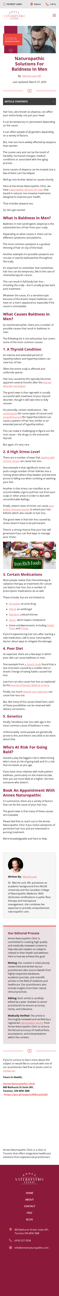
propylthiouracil (12, 417)
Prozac (24, 628)
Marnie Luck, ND (32, 76)
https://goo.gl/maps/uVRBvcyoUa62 (26, 1094)
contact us (9, 1070)
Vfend (12, 609)
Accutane (14, 603)
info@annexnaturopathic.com (32, 1247)
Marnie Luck (30, 876)
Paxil (11, 628)
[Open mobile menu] (4, 4)
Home (29, 1193)
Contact (29, 1206)
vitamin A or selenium (35, 691)
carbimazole (10, 413)
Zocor (12, 620)
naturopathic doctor (32, 1023)
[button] (29, 101)
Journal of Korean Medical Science (30, 685)
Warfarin (14, 614)
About (29, 1199)
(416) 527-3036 (23, 1240)
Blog (29, 1219)
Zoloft (50, 625)
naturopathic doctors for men (26, 189)
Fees (29, 1212)
